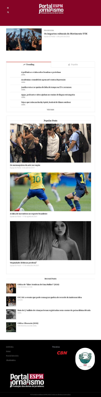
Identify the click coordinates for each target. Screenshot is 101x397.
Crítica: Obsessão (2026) (27, 323)
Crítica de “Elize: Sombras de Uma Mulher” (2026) (38, 285)
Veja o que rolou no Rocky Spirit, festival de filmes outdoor (46, 102)
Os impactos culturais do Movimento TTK (65, 33)
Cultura (29, 287)
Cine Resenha (21, 287)
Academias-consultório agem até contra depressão (43, 80)
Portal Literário (12, 356)
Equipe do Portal (49, 36)
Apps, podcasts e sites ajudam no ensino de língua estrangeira (48, 95)
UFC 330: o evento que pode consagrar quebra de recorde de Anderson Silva (49, 297)
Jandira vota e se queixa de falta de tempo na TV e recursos (46, 87)
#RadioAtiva (11, 360)
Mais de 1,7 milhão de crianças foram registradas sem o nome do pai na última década (53, 310)
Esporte (20, 300)
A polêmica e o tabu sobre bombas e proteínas (41, 72)
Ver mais (50, 110)
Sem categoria (49, 30)
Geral (23, 74)
